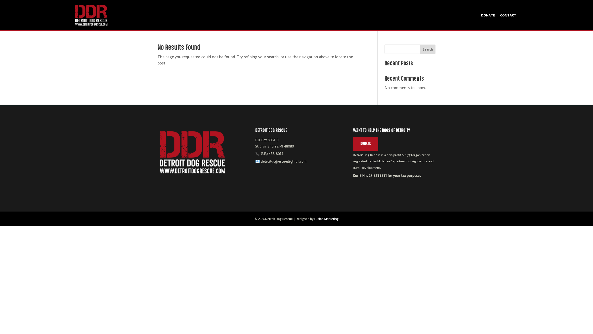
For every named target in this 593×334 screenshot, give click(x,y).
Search (428, 49)
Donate (488, 15)
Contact (508, 15)
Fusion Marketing (326, 219)
